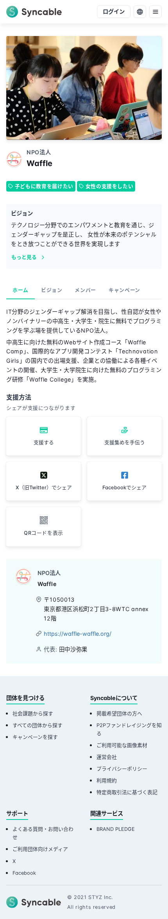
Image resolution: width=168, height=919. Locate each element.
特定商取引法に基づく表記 (127, 792)
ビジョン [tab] (52, 290)
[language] (140, 11)
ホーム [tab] (21, 290)
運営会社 (107, 757)
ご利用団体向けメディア (40, 849)
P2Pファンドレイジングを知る (129, 729)
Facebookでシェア (124, 487)
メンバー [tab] (85, 290)
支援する (44, 442)
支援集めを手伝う (124, 442)
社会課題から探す (33, 713)
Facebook (24, 873)
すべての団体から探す (38, 725)
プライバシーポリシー (122, 769)
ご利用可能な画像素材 (122, 745)
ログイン (114, 11)
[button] (43, 526)
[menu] (155, 11)
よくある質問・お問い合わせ (43, 833)
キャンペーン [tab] (124, 290)
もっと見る (24, 257)
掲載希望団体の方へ (119, 713)
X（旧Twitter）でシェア (44, 487)
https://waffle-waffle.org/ (77, 633)
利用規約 (107, 780)
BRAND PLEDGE (116, 829)
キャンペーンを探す (35, 737)
